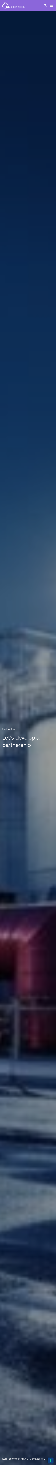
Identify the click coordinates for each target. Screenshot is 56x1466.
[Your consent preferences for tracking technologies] (51, 1460)
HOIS (25, 1459)
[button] (51, 5)
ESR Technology (11, 1459)
